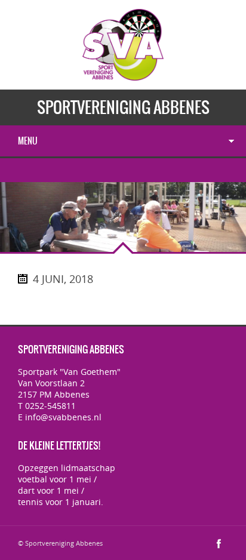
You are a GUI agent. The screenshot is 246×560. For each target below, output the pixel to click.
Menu (28, 140)
